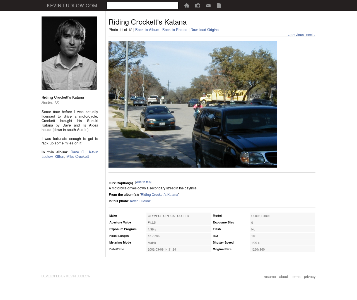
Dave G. (78, 151)
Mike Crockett (77, 156)
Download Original (204, 29)
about (283, 276)
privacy (310, 276)
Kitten (59, 156)
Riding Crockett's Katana (159, 194)
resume (270, 276)
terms (296, 276)
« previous (296, 34)
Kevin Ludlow (140, 200)
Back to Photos (174, 29)
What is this (143, 182)
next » (310, 34)
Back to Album (147, 29)
